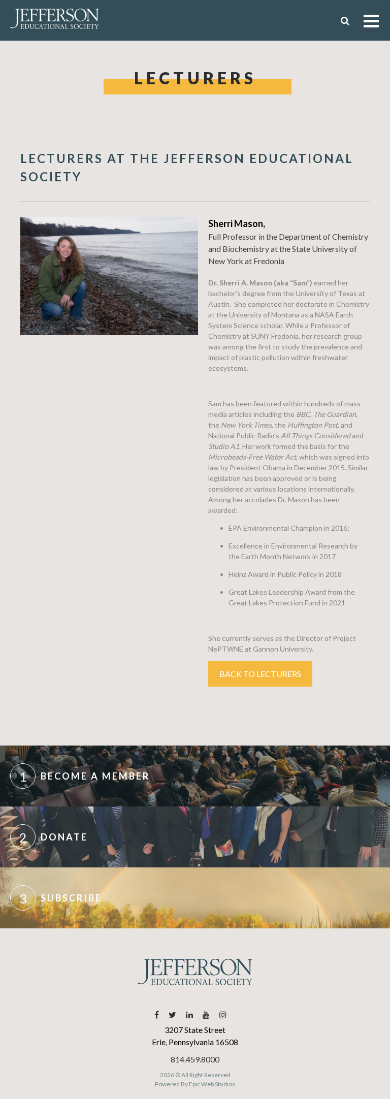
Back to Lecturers (260, 673)
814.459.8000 (195, 1059)
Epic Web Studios (212, 1084)
